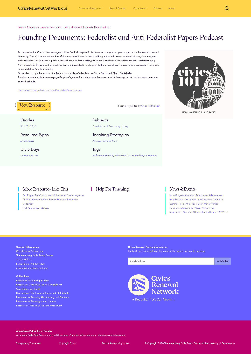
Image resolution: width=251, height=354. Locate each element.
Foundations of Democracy (106, 126)
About (171, 8)
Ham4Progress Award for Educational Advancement (196, 195)
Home (21, 27)
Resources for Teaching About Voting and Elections (42, 297)
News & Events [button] (117, 8)
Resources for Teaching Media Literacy (36, 301)
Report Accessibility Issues (115, 343)
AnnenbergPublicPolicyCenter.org (33, 334)
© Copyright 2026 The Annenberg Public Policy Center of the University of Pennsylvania (190, 343)
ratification (98, 155)
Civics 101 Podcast (150, 105)
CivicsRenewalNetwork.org (111, 334)
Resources (31, 27)
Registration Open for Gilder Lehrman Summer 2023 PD (198, 212)
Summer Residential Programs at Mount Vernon (194, 203)
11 (24, 126)
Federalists (120, 155)
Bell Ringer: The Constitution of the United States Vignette (53, 195)
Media (23, 140)
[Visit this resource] (199, 88)
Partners (158, 8)
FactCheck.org (60, 334)
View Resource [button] (32, 105)
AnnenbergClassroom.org (82, 334)
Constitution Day (29, 155)
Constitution (150, 155)
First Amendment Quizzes (36, 207)
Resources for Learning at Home (32, 280)
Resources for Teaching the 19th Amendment (39, 284)
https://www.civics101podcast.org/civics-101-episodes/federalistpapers (50, 90)
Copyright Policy (67, 343)
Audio (31, 140)
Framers (109, 155)
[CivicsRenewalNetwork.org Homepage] (43, 8)
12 (27, 126)
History (125, 126)
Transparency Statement (28, 343)
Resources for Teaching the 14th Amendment (39, 305)
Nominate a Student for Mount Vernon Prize (192, 207)
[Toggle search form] (227, 8)
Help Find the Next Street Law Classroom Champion (197, 199)
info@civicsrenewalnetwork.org (31, 267)
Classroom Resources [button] (90, 8)
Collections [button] (139, 8)
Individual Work (109, 140)
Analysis (97, 140)
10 (21, 126)
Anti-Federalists (135, 155)
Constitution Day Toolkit (28, 288)
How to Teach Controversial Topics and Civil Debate (42, 293)
